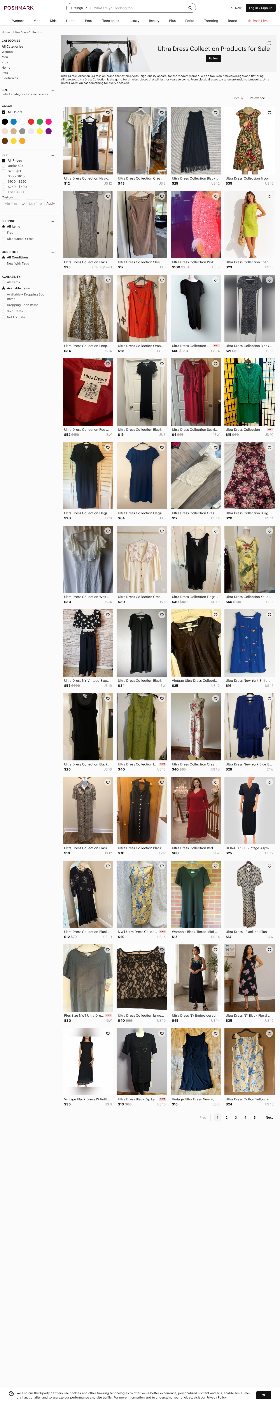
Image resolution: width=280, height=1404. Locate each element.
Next (269, 1117)
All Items (13, 226)
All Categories (12, 46)
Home (6, 32)
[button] (79, 8)
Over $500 (16, 192)
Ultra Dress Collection (27, 32)
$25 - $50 (15, 171)
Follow (213, 58)
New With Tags (18, 263)
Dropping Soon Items (22, 305)
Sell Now (235, 8)
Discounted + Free (20, 239)
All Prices (15, 160)
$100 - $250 (17, 181)
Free (10, 233)
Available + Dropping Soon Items (26, 296)
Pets (5, 73)
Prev (203, 1117)
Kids (5, 62)
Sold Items (15, 311)
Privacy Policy (216, 1397)
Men (5, 57)
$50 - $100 (16, 176)
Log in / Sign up (261, 8)
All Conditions (17, 257)
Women (7, 52)
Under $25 (15, 166)
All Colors (15, 112)
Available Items (18, 288)
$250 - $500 (17, 187)
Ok (264, 1395)
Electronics (10, 78)
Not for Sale (16, 317)
